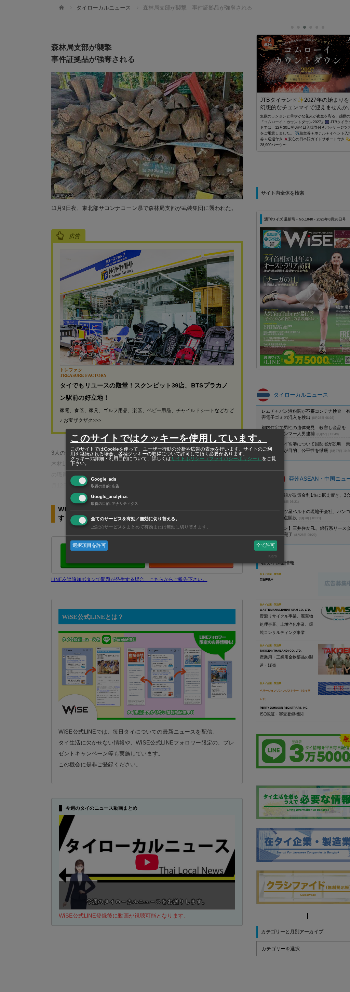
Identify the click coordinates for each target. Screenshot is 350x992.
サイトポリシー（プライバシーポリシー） (216, 458)
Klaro (272, 556)
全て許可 (265, 545)
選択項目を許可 (89, 545)
